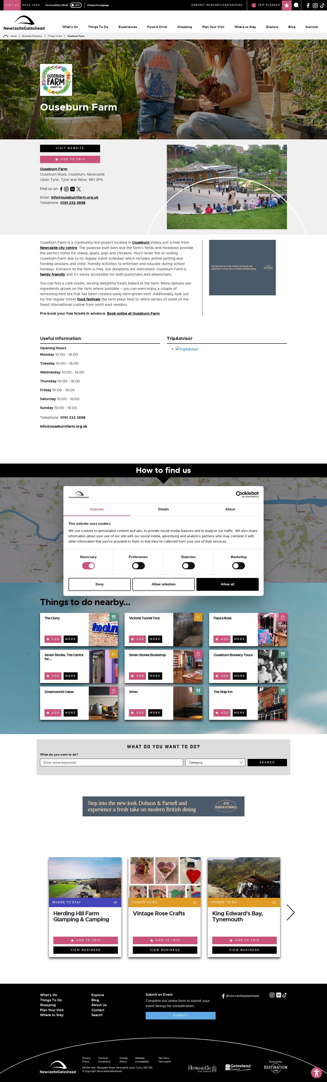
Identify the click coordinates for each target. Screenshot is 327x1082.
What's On (70, 27)
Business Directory (32, 36)
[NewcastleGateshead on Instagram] (315, 5)
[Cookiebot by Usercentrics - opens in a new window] (239, 494)
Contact (97, 1010)
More (70, 639)
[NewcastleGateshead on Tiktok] (284, 995)
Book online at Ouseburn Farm (133, 313)
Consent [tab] (96, 509)
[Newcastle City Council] (204, 1067)
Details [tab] (163, 509)
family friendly (52, 274)
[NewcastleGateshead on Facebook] (308, 5)
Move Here (31, 5)
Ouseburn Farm (53, 169)
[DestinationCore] (275, 1068)
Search (97, 1015)
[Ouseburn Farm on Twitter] (79, 188)
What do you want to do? (59, 754)
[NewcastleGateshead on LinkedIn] (278, 995)
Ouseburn (141, 242)
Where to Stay (245, 27)
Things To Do (98, 27)
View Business (86, 950)
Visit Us (12, 5)
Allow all (227, 584)
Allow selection (164, 584)
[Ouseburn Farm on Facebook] (61, 188)
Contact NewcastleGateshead (217, 5)
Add (56, 639)
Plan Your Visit (213, 27)
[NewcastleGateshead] (58, 1066)
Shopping (185, 27)
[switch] (138, 565)
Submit (180, 1015)
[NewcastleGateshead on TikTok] (322, 5)
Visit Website (70, 148)
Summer (312, 27)
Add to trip (73, 159)
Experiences (128, 27)
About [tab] (230, 509)
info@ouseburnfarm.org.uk (74, 197)
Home (13, 36)
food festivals (88, 299)
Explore (272, 27)
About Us (99, 1005)
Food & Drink (157, 27)
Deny (100, 584)
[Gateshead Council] (239, 1068)
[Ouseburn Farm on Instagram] (66, 188)
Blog (291, 27)
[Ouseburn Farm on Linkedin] (72, 188)
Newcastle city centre (58, 247)
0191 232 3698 (72, 202)
